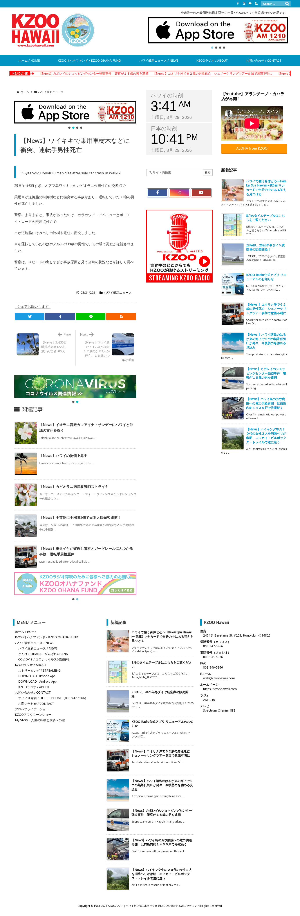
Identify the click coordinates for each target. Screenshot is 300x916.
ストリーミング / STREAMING (39, 670)
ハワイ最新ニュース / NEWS (34, 643)
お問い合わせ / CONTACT (33, 692)
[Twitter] (29, 316)
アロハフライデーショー (32, 709)
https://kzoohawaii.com (220, 689)
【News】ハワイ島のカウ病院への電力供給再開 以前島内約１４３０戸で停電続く (266, 403)
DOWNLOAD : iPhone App (37, 676)
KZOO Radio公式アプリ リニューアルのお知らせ (266, 277)
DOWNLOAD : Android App (37, 681)
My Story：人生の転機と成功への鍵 (40, 720)
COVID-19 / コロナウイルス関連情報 (43, 659)
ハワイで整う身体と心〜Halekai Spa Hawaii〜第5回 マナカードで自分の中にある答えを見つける (266, 187)
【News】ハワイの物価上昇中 (63, 455)
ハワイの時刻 (167, 95)
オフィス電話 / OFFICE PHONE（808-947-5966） (53, 698)
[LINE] (90, 316)
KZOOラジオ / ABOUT (30, 665)
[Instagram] (244, 3)
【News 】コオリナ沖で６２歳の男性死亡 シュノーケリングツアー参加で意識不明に (185, 73)
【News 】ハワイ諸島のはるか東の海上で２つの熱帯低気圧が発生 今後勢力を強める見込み (266, 340)
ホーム (24, 92)
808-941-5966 (213, 657)
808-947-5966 (213, 646)
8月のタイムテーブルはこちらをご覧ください (265, 217)
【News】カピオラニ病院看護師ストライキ (73, 486)
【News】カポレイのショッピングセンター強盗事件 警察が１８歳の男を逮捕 (66, 73)
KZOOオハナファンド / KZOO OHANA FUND (46, 637)
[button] (218, 30)
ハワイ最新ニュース (51, 92)
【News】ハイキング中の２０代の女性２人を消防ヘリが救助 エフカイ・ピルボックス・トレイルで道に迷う (266, 435)
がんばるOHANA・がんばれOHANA (43, 654)
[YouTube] (250, 3)
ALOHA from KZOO (252, 148)
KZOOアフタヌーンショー (33, 714)
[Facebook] (238, 3)
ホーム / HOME (25, 632)
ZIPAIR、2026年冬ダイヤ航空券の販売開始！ (265, 247)
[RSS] (256, 3)
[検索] (287, 3)
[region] (218, 33)
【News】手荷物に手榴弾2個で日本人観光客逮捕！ (80, 517)
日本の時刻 (164, 128)
